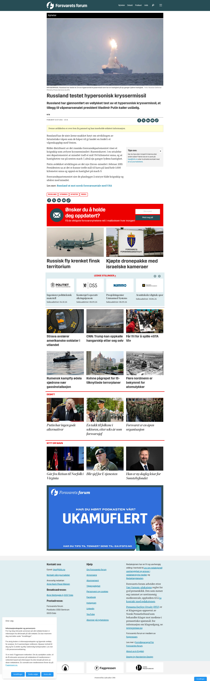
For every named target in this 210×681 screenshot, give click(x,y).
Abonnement (93, 581)
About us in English (135, 651)
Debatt (130, 5)
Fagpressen (131, 637)
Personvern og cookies (97, 592)
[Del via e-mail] (152, 120)
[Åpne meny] (161, 5)
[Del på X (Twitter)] (143, 120)
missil (84, 194)
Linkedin (90, 609)
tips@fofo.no (133, 159)
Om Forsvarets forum (96, 570)
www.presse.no (134, 628)
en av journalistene (135, 162)
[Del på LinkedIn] (148, 120)
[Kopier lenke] (157, 120)
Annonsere (92, 575)
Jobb (146, 5)
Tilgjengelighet (93, 586)
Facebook (91, 597)
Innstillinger (200, 679)
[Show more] (160, 151)
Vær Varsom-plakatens (139, 587)
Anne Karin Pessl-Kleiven (58, 584)
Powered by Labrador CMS (105, 678)
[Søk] (153, 5)
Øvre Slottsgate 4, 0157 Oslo (60, 595)
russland (52, 194)
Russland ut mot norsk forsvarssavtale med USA (84, 185)
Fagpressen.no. (12, 665)
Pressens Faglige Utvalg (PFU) (142, 607)
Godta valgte (33, 674)
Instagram (91, 603)
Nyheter (121, 5)
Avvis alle (47, 674)
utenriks (64, 194)
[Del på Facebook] (139, 120)
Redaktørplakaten (134, 578)
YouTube (91, 614)
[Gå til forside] (67, 5)
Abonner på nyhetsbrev (98, 620)
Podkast (138, 5)
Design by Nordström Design (139, 657)
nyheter (74, 194)
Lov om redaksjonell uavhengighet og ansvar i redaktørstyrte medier (144, 571)
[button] (155, 276)
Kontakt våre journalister (58, 575)
